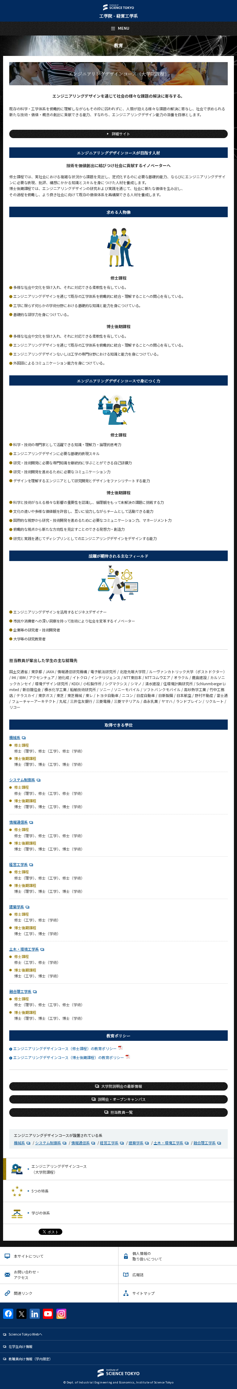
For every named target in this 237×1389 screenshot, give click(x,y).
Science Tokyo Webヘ (25, 1334)
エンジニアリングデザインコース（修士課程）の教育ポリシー (65, 1048)
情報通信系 (18, 822)
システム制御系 (22, 779)
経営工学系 (18, 864)
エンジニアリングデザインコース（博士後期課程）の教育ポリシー (68, 1057)
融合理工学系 (20, 991)
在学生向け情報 (20, 1346)
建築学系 (16, 906)
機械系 (14, 737)
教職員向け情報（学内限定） (31, 1358)
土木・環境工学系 (24, 949)
